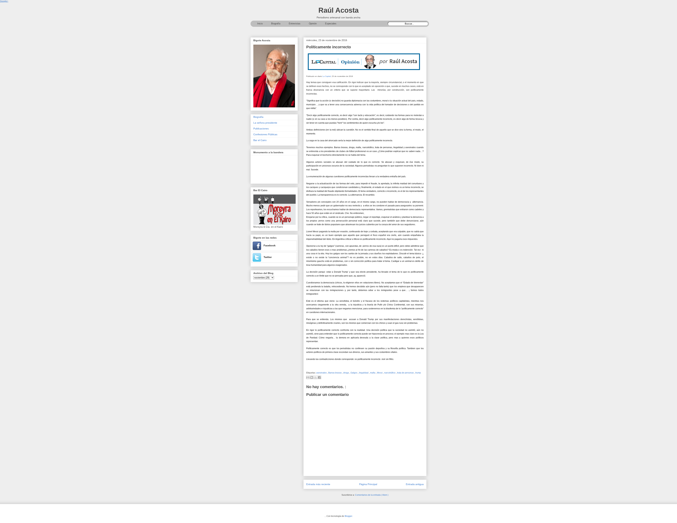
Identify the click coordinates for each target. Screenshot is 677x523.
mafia (373, 373)
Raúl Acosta (338, 10)
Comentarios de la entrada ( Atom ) (371, 495)
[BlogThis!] (311, 377)
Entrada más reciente (318, 484)
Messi (380, 373)
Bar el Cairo (260, 140)
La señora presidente (265, 122)
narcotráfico (390, 373)
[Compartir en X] (315, 377)
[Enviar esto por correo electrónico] (308, 377)
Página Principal (368, 484)
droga (346, 373)
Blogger (348, 516)
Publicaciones (261, 128)
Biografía (258, 116)
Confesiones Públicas (265, 134)
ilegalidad (364, 373)
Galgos (354, 373)
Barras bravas (335, 373)
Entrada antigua (415, 484)
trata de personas (405, 373)
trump (418, 373)
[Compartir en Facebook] (319, 377)
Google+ (4, 1)
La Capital (326, 76)
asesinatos (321, 373)
